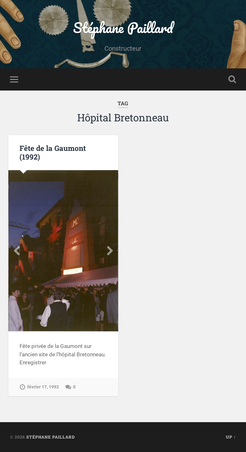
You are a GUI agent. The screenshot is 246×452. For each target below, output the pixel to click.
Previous (16, 251)
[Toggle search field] (232, 79)
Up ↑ (231, 436)
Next (110, 251)
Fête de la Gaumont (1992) (53, 152)
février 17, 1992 (43, 387)
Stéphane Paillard (123, 27)
